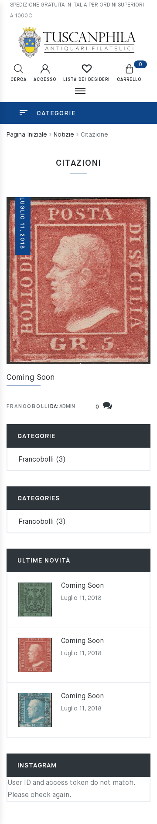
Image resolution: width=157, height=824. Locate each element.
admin (67, 406)
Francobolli (28, 406)
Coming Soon (31, 378)
